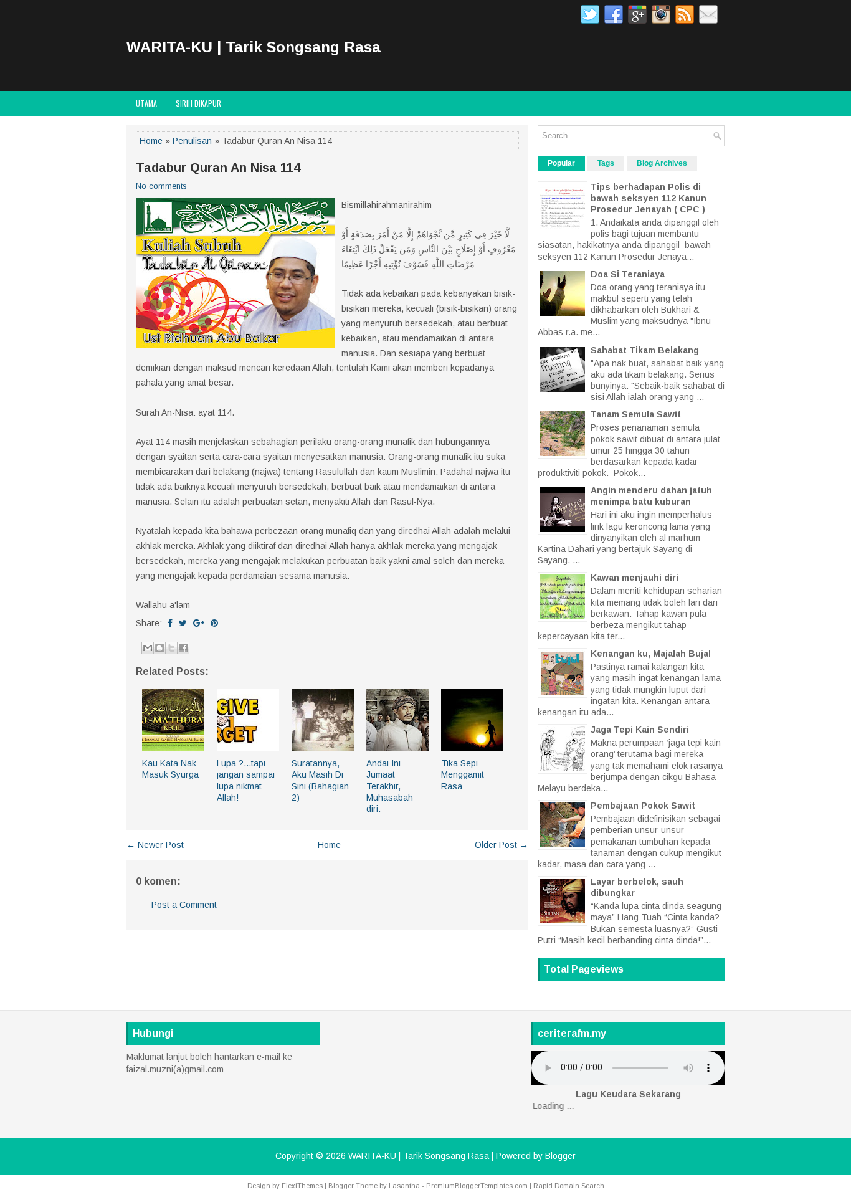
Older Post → (501, 845)
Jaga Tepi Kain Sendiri (640, 730)
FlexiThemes (302, 1185)
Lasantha (404, 1185)
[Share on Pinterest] (214, 623)
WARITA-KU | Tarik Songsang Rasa (253, 47)
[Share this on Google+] (198, 623)
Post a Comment (184, 905)
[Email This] (147, 648)
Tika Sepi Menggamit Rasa (462, 774)
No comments (161, 186)
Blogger (560, 1156)
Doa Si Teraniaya (628, 274)
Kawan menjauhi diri (634, 578)
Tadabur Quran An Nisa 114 (218, 167)
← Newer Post (155, 845)
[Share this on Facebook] (170, 623)
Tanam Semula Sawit (636, 414)
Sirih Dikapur (198, 103)
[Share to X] (171, 648)
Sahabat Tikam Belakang (645, 350)
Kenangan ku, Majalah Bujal (651, 654)
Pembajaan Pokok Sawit (643, 806)
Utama (146, 103)
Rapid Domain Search (568, 1185)
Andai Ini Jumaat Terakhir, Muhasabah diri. (389, 786)
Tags (605, 163)
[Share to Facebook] (183, 648)
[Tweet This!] (183, 623)
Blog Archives (662, 163)
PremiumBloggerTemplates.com (477, 1185)
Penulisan (192, 141)
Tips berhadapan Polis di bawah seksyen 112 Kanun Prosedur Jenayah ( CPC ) (648, 198)
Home (151, 141)
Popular (561, 163)
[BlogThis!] (159, 648)
